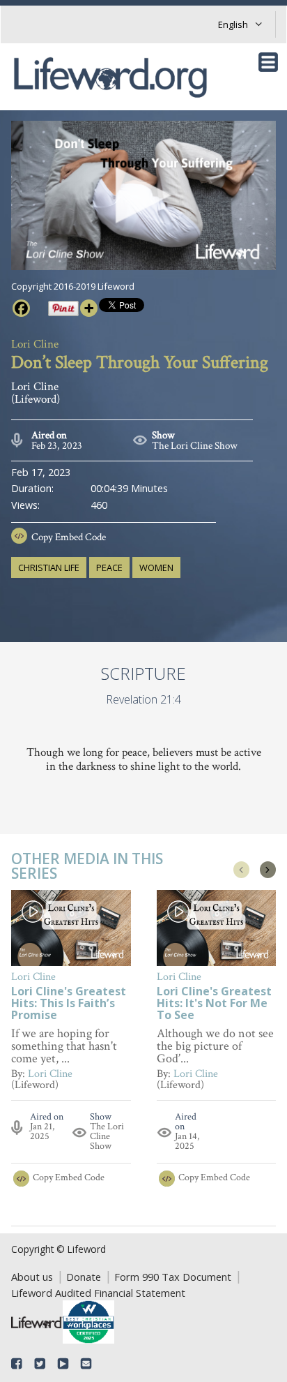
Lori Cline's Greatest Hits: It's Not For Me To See (214, 1004)
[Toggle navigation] (268, 62)
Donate (83, 1277)
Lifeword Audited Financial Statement (98, 1293)
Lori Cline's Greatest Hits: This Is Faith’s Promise (68, 1004)
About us (32, 1277)
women (156, 567)
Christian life (48, 567)
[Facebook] (21, 308)
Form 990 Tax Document (172, 1277)
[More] (89, 308)
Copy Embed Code (68, 537)
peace (109, 567)
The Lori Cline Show (195, 445)
